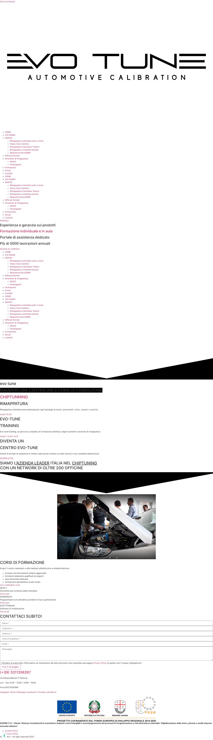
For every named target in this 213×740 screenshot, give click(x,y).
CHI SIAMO (10, 135)
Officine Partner (12, 155)
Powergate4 (15, 164)
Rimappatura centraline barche (24, 150)
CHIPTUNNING (14, 397)
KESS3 (13, 161)
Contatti (9, 173)
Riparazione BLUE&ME (20, 152)
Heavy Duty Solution (19, 144)
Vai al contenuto (7, 1)
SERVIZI (8, 138)
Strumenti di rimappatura (16, 158)
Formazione (10, 167)
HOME (8, 132)
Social (8, 170)
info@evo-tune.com (15, 695)
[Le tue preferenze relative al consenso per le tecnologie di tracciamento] (4, 735)
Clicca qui (4, 594)
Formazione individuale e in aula (26, 231)
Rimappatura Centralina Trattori (24, 147)
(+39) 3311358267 (15, 672)
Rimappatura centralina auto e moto (27, 141)
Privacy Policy (99, 663)
